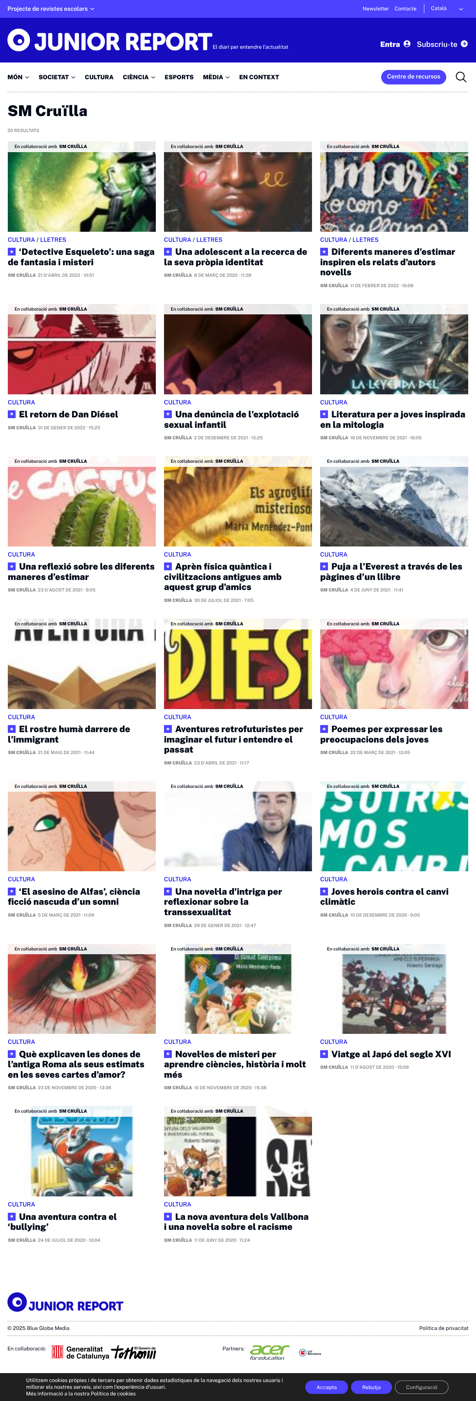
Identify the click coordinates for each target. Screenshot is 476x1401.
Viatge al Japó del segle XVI (391, 1054)
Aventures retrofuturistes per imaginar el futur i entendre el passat (233, 739)
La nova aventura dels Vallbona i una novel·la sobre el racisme (236, 1222)
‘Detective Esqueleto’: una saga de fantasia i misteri (81, 257)
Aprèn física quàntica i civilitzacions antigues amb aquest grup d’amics (223, 577)
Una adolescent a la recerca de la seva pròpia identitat (235, 257)
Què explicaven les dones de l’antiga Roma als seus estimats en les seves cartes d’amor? (76, 1064)
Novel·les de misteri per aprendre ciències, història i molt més (235, 1064)
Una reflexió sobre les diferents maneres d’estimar (81, 572)
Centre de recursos (413, 76)
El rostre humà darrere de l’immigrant (69, 734)
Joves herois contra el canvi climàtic (384, 897)
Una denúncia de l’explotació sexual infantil (231, 420)
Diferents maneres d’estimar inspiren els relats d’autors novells (387, 262)
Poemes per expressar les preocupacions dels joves (381, 734)
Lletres (53, 239)
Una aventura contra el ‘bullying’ (62, 1222)
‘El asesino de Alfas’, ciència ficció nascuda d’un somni (74, 897)
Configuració (421, 1387)
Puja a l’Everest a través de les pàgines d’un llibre (391, 572)
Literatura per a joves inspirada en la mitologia (392, 420)
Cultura (21, 239)
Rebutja (371, 1387)
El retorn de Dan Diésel (68, 415)
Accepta (326, 1387)
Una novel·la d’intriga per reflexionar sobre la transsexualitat (223, 902)
